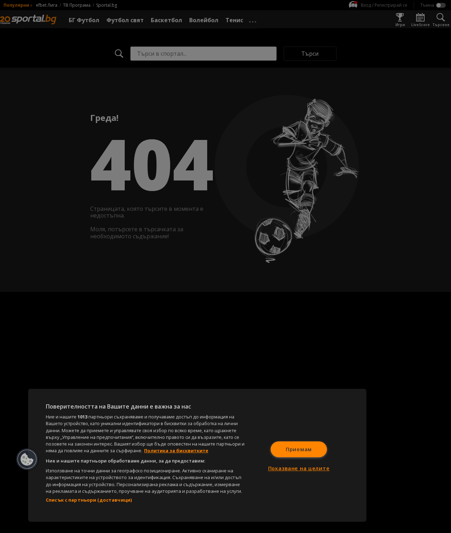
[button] (27, 459)
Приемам (299, 449)
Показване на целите (299, 468)
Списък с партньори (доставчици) (89, 500)
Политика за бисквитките (176, 450)
